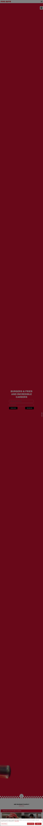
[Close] (41, 820)
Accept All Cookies (31, 823)
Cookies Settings (4, 823)
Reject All (38, 823)
